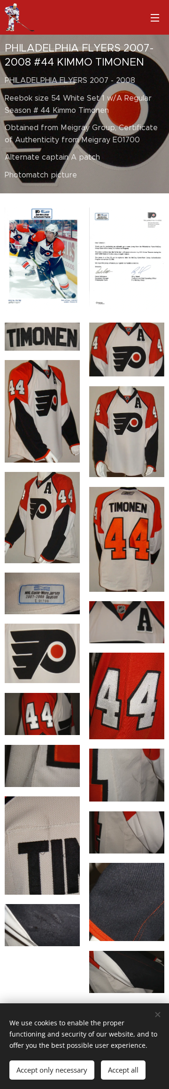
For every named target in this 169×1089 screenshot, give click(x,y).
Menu (155, 17)
